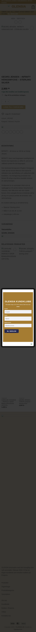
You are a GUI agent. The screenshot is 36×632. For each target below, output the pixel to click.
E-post (6, 308)
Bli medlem (11, 331)
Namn (5, 315)
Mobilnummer (7, 322)
